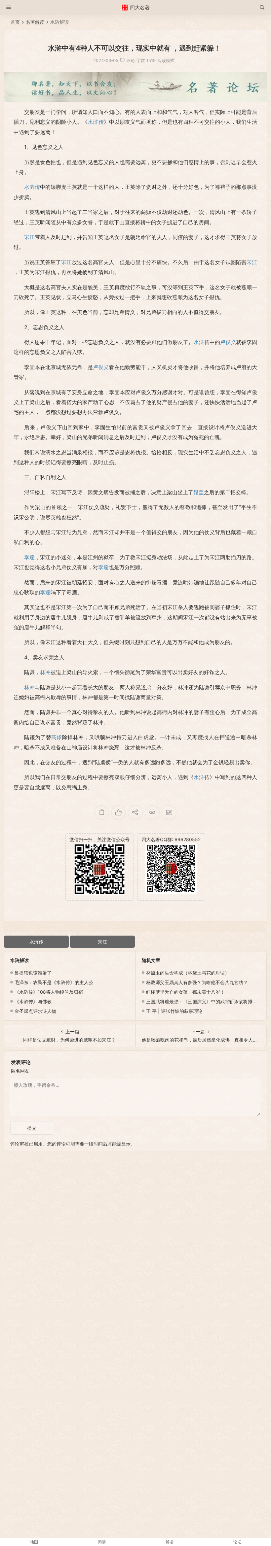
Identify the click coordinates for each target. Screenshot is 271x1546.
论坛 (237, 1541)
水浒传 (95, 122)
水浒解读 (59, 22)
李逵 (29, 557)
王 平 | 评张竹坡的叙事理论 (174, 1011)
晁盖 (198, 492)
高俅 (56, 737)
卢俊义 (228, 342)
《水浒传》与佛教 (33, 1001)
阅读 (102, 1541)
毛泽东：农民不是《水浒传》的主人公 (54, 982)
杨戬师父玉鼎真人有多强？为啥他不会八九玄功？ (197, 982)
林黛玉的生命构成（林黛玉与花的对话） (187, 973)
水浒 (199, 342)
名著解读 (35, 22)
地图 (34, 1541)
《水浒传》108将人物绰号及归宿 (49, 992)
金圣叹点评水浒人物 (35, 1011)
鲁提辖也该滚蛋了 (33, 973)
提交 (31, 1128)
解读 (170, 1541)
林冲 (45, 672)
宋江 (29, 237)
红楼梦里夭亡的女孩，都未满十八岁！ (185, 992)
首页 (15, 22)
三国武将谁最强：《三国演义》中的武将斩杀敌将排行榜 (204, 1001)
